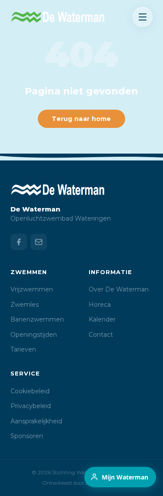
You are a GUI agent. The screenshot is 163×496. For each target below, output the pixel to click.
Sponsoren (26, 436)
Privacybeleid (30, 406)
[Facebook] (18, 242)
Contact (101, 334)
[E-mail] (38, 242)
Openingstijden (33, 334)
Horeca (100, 304)
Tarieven (23, 349)
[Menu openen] (143, 17)
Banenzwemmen (37, 319)
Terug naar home (81, 119)
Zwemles (24, 304)
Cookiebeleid (30, 391)
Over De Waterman (119, 289)
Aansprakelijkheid (36, 421)
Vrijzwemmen (31, 289)
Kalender (102, 319)
